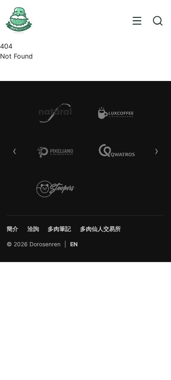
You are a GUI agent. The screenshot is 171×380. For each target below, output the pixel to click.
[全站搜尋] (158, 20)
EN (74, 244)
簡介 (12, 229)
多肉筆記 (59, 229)
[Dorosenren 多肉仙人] (19, 20)
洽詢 (33, 229)
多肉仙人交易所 (100, 229)
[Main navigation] (137, 20)
